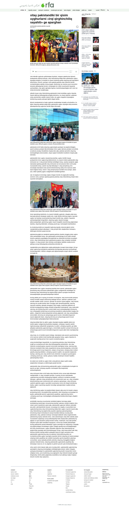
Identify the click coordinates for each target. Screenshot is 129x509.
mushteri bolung (69, 490)
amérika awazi (87, 482)
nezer (90, 10)
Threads (67, 486)
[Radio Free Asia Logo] (37, 4)
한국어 (30, 478)
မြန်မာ (30, 476)
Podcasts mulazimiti (51, 476)
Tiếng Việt (31, 486)
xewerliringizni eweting (70, 492)
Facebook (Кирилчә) (70, 474)
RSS (67, 488)
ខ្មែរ (29, 482)
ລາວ (30, 480)
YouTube (68, 482)
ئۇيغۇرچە (97, 10)
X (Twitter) (68, 480)
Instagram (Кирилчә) (70, 478)
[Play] (33, 71)
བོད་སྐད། (30, 484)
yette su (84, 10)
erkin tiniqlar (76, 10)
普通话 (30, 472)
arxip (12, 484)
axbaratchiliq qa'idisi (88, 472)
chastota (49, 472)
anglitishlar (49, 474)
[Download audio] (76, 71)
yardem (85, 484)
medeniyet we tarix (56, 10)
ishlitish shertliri (87, 476)
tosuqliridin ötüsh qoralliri (52, 480)
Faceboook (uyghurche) (71, 472)
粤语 (30, 474)
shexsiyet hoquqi (87, 474)
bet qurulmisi (87, 486)
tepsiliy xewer (32, 10)
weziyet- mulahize (43, 10)
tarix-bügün (67, 10)
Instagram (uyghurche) (70, 476)
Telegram (68, 484)
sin (11, 482)
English (30, 488)
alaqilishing (49, 482)
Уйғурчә (102, 10)
